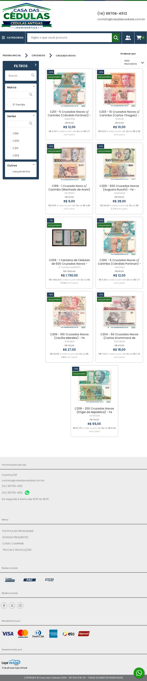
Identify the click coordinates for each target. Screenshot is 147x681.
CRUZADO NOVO (66, 55)
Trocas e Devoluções (17, 550)
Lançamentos (21, 171)
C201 (15, 148)
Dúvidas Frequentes (15, 537)
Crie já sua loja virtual (14, 668)
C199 (15, 133)
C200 (16, 141)
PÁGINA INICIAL (12, 55)
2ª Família (19, 104)
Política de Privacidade (18, 531)
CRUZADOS (38, 55)
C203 (16, 155)
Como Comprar (13, 543)
